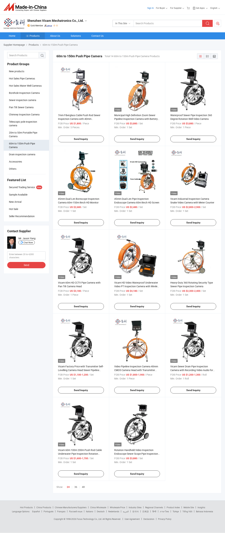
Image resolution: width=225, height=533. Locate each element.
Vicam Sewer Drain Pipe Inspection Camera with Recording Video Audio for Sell (191, 370)
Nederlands (113, 511)
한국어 (135, 511)
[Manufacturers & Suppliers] (26, 7)
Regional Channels (154, 507)
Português (48, 511)
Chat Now (28, 242)
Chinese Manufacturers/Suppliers (70, 507)
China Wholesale (98, 507)
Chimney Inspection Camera (24, 114)
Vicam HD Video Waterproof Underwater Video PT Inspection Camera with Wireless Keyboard (137, 286)
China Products (43, 507)
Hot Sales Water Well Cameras (25, 85)
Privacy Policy (164, 519)
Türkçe (176, 511)
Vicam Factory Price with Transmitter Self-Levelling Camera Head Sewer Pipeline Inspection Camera (81, 370)
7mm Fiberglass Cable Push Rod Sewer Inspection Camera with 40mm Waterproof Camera (79, 118)
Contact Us (97, 35)
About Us (55, 35)
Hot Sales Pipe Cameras (22, 78)
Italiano (89, 511)
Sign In (150, 7)
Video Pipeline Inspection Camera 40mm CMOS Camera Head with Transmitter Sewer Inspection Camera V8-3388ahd (136, 370)
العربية (126, 511)
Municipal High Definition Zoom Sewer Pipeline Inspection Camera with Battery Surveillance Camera (136, 118)
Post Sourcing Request (217, 23)
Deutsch (101, 511)
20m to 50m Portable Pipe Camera (23, 134)
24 (68, 487)
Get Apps (200, 7)
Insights (201, 507)
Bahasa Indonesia (204, 511)
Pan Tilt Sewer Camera (21, 107)
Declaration (148, 519)
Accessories (15, 161)
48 (83, 487)
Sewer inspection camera (22, 100)
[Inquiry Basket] (189, 7)
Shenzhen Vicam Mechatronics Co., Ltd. (55, 20)
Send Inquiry (81, 139)
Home (12, 35)
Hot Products (26, 507)
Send (26, 265)
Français (61, 511)
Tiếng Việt (187, 511)
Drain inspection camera (22, 154)
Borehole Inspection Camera (24, 93)
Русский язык (75, 511)
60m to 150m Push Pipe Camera (22, 145)
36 (75, 487)
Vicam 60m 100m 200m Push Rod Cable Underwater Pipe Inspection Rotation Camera (80, 453)
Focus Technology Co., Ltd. (89, 519)
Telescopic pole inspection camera (23, 123)
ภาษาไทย (164, 511)
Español (36, 511)
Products (35, 35)
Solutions (76, 35)
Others (12, 168)
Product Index (173, 507)
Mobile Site (189, 507)
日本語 (145, 511)
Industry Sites (135, 507)
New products (16, 71)
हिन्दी (154, 511)
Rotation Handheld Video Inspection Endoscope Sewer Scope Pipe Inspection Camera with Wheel (136, 453)
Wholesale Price (117, 507)
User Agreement (132, 519)
